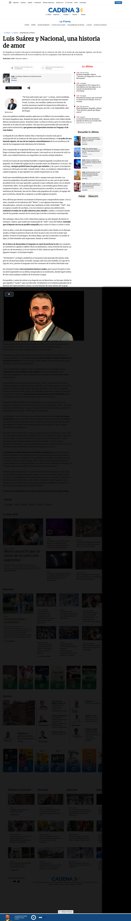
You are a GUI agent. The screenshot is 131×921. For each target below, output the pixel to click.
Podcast (82, 196)
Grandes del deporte (43, 25)
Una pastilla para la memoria (75, 25)
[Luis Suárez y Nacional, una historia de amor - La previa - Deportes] (6, 78)
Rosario (75, 14)
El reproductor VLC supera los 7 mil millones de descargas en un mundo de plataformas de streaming (88, 88)
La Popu (82, 127)
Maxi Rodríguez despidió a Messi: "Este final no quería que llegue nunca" (89, 110)
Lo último (88, 66)
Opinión (30, 2)
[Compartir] (29, 88)
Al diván (27, 25)
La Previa (65, 21)
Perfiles (33, 25)
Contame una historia (100, 25)
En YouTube (68, 2)
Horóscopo (83, 2)
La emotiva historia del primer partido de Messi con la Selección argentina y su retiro (88, 121)
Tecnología (83, 83)
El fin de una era (84, 72)
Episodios (14, 80)
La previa (89, 25)
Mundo (83, 14)
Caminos (23, 2)
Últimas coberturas (48, 2)
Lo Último (48, 14)
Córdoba (65, 14)
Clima (76, 2)
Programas (37, 2)
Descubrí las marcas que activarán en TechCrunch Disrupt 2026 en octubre (89, 99)
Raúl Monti (10, 112)
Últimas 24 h (59, 2)
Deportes (16, 2)
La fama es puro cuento (58, 25)
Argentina (56, 14)
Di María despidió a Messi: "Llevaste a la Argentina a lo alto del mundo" (88, 76)
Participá (118, 2)
